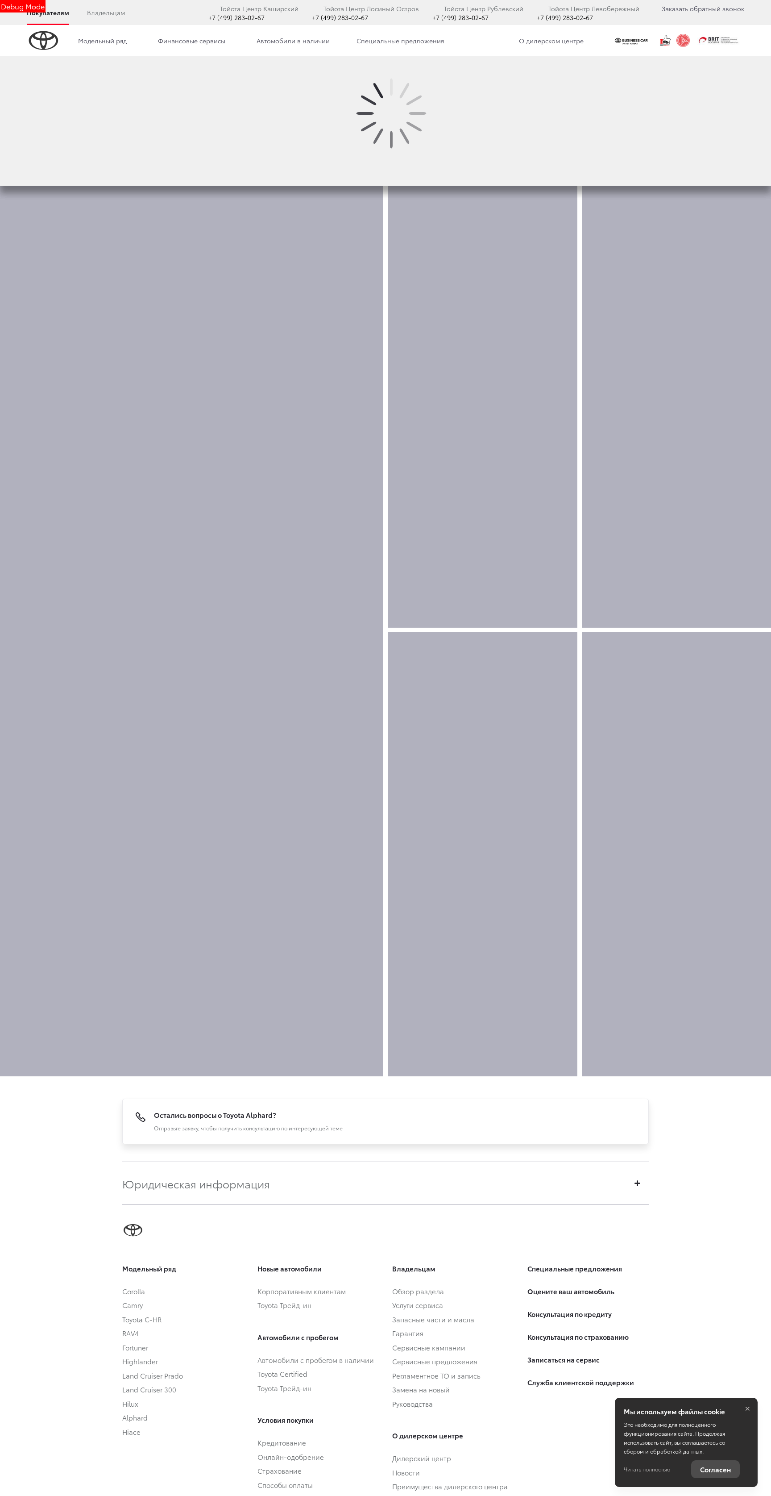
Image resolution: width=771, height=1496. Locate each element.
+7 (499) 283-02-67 (236, 17)
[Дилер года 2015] (665, 40)
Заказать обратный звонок (703, 8)
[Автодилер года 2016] (683, 40)
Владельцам (106, 12)
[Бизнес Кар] (632, 40)
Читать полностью (647, 1469)
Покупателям (48, 12)
